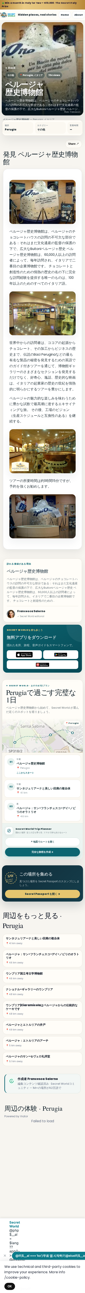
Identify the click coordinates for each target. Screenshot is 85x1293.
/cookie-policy (17, 1277)
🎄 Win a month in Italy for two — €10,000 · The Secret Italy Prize (39, 4)
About (78, 14)
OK (10, 1286)
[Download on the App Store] (24, 654)
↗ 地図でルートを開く (43, 841)
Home (65, 14)
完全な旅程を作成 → (42, 852)
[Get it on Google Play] (60, 654)
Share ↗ (73, 143)
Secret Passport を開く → (42, 894)
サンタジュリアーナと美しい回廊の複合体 (43, 788)
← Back (10, 68)
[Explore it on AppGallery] (42, 664)
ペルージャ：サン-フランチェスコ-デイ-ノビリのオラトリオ (46, 810)
